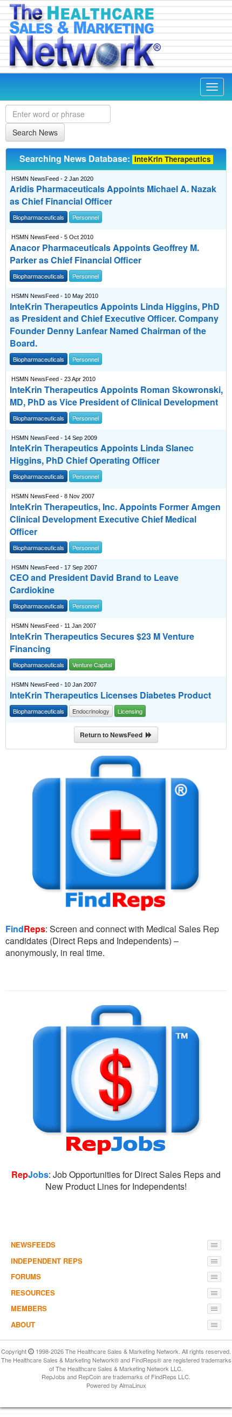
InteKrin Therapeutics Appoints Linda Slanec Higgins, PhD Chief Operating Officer (102, 454)
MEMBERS (29, 1308)
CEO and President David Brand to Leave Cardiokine (94, 584)
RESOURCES (33, 1292)
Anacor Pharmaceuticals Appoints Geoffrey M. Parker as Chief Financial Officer (104, 254)
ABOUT (23, 1324)
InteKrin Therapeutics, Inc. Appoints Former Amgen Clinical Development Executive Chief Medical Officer (115, 519)
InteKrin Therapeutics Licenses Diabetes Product (110, 695)
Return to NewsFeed (113, 735)
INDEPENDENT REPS (47, 1261)
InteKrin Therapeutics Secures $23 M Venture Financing (102, 642)
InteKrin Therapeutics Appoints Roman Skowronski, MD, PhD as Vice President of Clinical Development (116, 396)
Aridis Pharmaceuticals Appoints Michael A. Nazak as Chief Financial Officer (113, 195)
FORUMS (26, 1276)
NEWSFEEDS (33, 1244)
